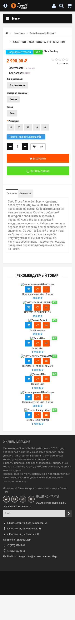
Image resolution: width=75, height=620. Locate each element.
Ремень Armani (37, 330)
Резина (13, 99)
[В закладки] (34, 146)
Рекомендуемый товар (37, 275)
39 (36, 127)
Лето (12, 113)
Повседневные (17, 85)
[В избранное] (37, 289)
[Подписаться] (68, 513)
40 (45, 127)
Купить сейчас (39, 171)
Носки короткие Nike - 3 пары (37, 402)
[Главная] (7, 33)
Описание (12, 193)
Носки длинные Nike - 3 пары (37, 294)
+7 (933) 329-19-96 (16, 545)
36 (10, 127)
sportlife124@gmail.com (19, 539)
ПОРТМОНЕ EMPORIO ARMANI (37, 366)
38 (28, 127)
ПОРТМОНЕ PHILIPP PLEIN (37, 312)
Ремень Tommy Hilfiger (37, 419)
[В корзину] (28, 289)
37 (19, 127)
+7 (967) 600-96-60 (16, 550)
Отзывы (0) (25, 193)
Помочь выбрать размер (23, 137)
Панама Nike (37, 384)
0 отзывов (62, 63)
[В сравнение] (42, 146)
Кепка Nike (37, 348)
